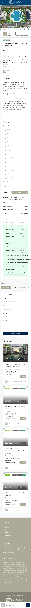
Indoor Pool (10, 146)
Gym (8, 142)
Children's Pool (11, 134)
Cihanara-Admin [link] (13, 381)
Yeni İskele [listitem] (7, 532)
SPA (8, 162)
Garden (9, 138)
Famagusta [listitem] (8, 535)
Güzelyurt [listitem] (7, 538)
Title (4, 305)
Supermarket (10, 166)
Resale (4, 40)
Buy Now (19, 346)
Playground (10, 150)
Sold (8, 40)
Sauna (8, 186)
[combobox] (23, 287)
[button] (17, 34)
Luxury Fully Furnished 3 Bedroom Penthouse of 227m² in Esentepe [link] (15, 451)
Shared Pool (10, 158)
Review (5, 320)
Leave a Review (6, 287)
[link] (15, 353)
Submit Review (15, 333)
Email (4, 298)
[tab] (5, 34)
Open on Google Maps (20, 192)
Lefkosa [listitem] (7, 527)
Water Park (10, 178)
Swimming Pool (11, 170)
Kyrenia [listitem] (7, 530)
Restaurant (10, 154)
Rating (5, 313)
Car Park (9, 130)
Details (23, 376)
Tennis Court (10, 174)
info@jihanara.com (10, 552)
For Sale (14, 346)
